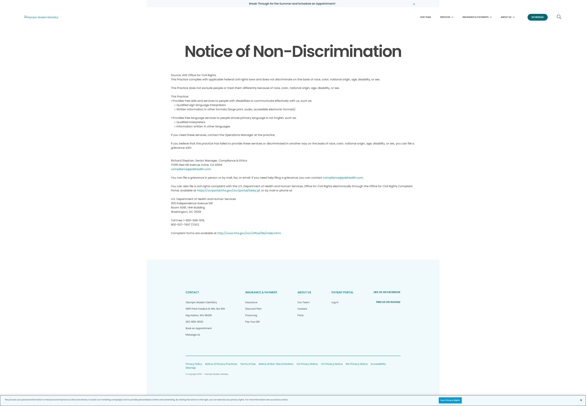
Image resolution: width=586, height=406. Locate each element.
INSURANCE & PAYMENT (261, 292)
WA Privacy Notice (357, 364)
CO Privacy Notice (332, 364)
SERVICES (445, 17)
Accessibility (378, 364)
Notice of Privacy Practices (221, 364)
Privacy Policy (194, 364)
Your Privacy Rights (450, 400)
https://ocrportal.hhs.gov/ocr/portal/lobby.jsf (228, 190)
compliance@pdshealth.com (191, 169)
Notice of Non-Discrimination (276, 364)
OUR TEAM (425, 17)
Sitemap (191, 368)
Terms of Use (248, 364)
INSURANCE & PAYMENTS (475, 17)
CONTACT (192, 292)
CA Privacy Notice (307, 364)
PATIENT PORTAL (342, 292)
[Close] (581, 400)
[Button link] (559, 17)
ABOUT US (506, 17)
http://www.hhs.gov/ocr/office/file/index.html (249, 233)
